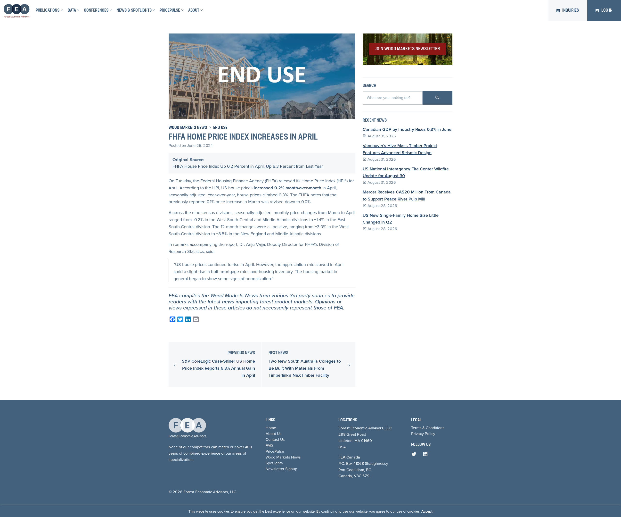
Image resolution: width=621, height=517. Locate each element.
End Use (220, 128)
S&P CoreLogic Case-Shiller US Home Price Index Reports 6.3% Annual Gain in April (218, 368)
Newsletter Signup (281, 469)
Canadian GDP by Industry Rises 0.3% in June (407, 129)
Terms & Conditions (427, 428)
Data (72, 10)
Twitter (415, 455)
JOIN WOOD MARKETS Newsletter (407, 49)
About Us (274, 433)
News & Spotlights (134, 10)
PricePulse (170, 10)
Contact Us (275, 439)
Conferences (96, 10)
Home (271, 428)
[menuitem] (49, 10)
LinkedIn (426, 455)
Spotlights (274, 463)
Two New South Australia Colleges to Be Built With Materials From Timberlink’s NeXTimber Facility (305, 368)
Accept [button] (427, 511)
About (193, 10)
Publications (47, 10)
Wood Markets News (188, 128)
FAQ (269, 445)
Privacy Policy (423, 433)
